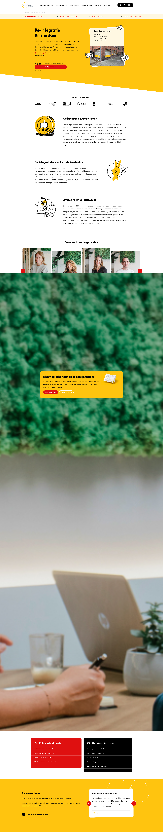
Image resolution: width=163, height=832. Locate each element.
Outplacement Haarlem (43, 749)
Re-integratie (74, 5)
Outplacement (87, 5)
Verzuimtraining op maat (132, 16)
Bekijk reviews (50, 67)
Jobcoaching (92, 762)
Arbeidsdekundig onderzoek (97, 766)
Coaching (98, 5)
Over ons (107, 5)
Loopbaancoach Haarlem (43, 753)
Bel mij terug (66, 392)
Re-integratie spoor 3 (95, 753)
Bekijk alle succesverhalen (38, 814)
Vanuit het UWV (93, 757)
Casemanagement (46, 5)
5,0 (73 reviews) (34, 16)
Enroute (26, 12)
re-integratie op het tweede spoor (51, 53)
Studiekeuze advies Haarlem (44, 762)
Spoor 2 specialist (98, 16)
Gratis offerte (50, 392)
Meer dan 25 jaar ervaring (68, 16)
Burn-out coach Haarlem (43, 757)
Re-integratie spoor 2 (95, 749)
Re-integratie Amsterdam (38, 12)
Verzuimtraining (61, 5)
